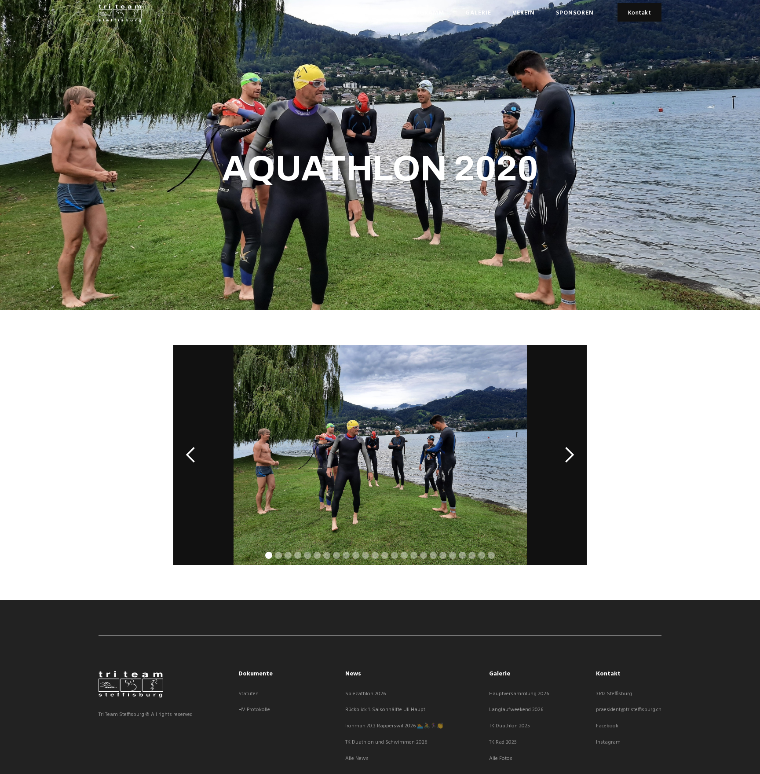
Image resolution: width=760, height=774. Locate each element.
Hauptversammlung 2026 (519, 694)
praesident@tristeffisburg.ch (628, 710)
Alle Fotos (500, 759)
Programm (425, 13)
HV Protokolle (254, 710)
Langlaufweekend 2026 (516, 710)
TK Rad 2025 (503, 742)
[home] (120, 13)
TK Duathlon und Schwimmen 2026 (386, 742)
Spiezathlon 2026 (365, 694)
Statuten (248, 694)
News (377, 13)
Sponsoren (575, 13)
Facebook (607, 726)
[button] (190, 455)
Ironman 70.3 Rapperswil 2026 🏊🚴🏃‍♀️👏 (394, 726)
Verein (523, 13)
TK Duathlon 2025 (509, 726)
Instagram (608, 742)
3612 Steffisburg (614, 694)
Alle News (357, 759)
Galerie (478, 13)
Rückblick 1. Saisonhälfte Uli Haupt (385, 710)
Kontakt (639, 13)
